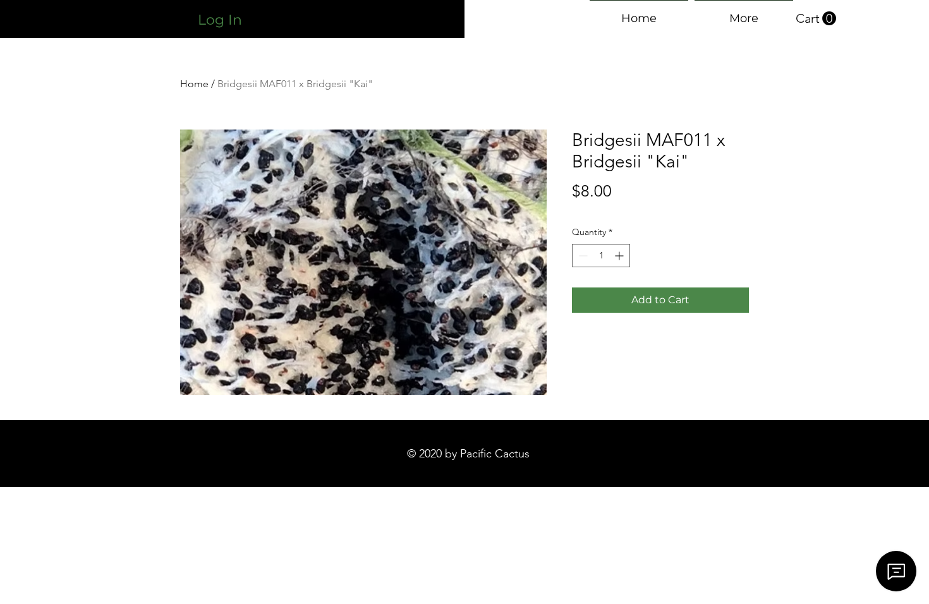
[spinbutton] (601, 256)
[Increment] (620, 256)
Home (194, 84)
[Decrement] (582, 256)
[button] (816, 18)
